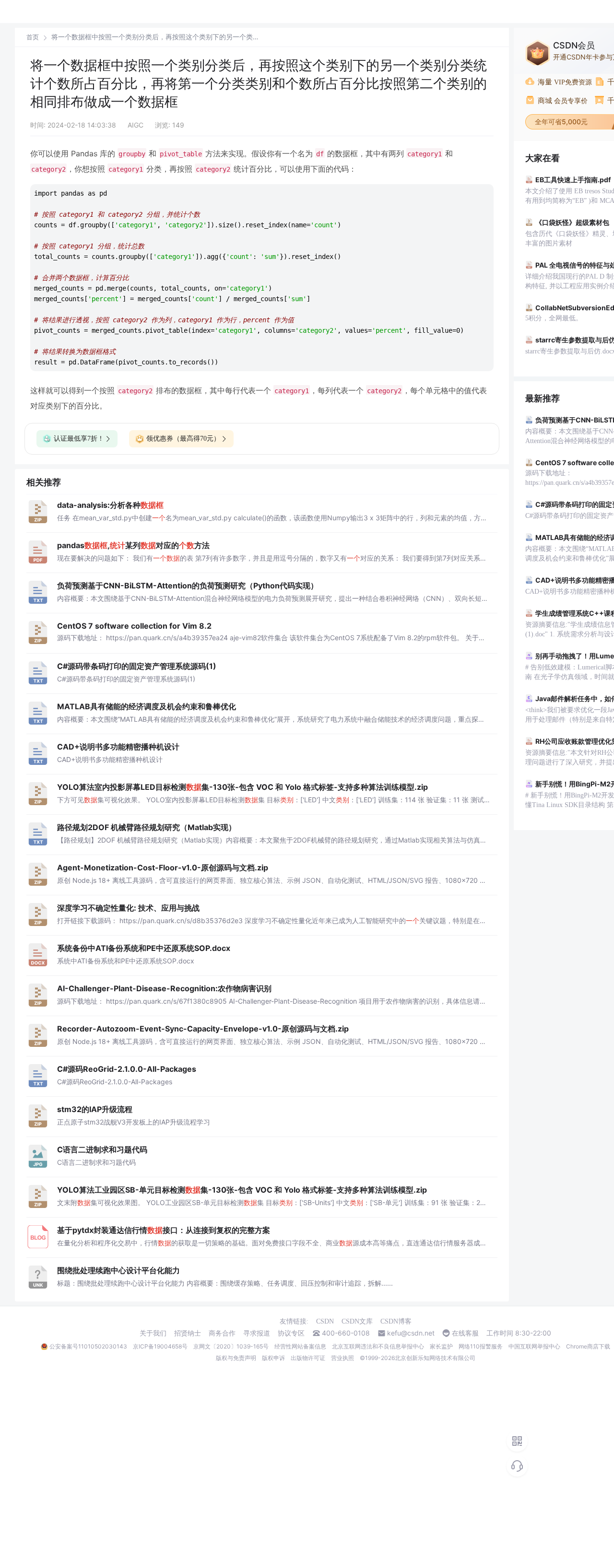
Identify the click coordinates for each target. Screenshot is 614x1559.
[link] (32, 37)
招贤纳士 (187, 1333)
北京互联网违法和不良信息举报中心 (378, 1346)
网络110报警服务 (481, 1346)
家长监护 (441, 1346)
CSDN (325, 1321)
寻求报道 (256, 1333)
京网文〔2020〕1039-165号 (231, 1346)
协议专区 (291, 1333)
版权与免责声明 (236, 1357)
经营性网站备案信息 (300, 1346)
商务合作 (222, 1333)
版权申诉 (273, 1357)
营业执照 (342, 1357)
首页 (32, 37)
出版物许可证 (308, 1357)
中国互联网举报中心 (534, 1346)
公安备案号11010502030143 (88, 1346)
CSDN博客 (396, 1321)
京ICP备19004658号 (160, 1346)
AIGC (135, 125)
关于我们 (153, 1333)
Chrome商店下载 (588, 1346)
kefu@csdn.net (411, 1333)
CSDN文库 (357, 1321)
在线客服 (465, 1333)
